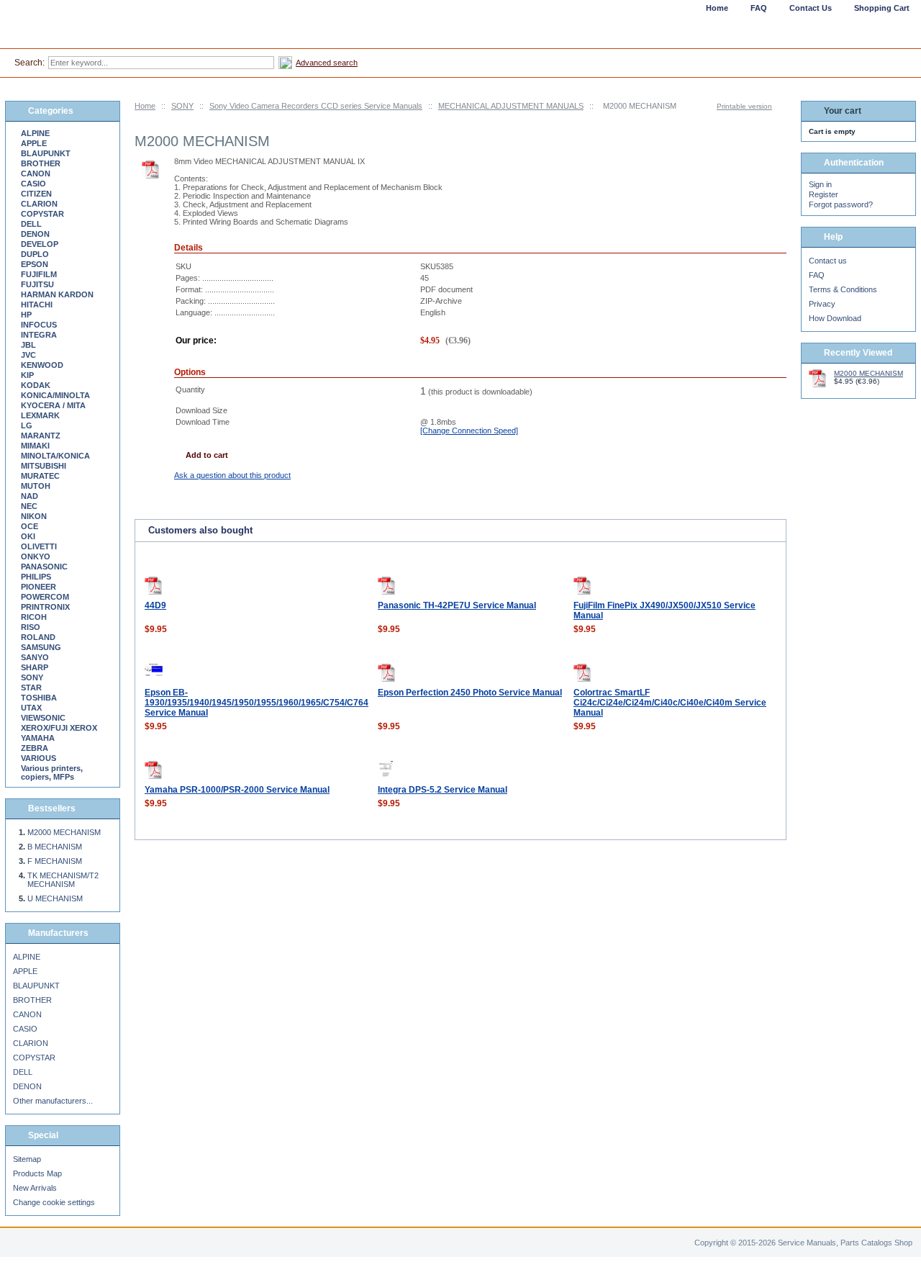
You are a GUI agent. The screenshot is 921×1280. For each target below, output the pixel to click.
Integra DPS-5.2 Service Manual (442, 790)
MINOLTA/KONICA (55, 455)
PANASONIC (44, 566)
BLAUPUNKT (46, 153)
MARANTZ (40, 435)
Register (823, 194)
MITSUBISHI (43, 465)
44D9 (155, 605)
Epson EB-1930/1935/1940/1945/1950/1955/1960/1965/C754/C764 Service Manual (256, 703)
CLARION (39, 203)
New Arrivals (35, 1188)
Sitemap (27, 1159)
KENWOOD (42, 365)
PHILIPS (36, 576)
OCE (29, 526)
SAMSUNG (41, 647)
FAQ (817, 275)
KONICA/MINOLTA (55, 395)
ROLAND (38, 637)
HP (26, 314)
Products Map (37, 1173)
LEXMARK (40, 415)
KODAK (35, 385)
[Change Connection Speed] (469, 430)
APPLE (34, 143)
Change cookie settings (54, 1202)
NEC (29, 506)
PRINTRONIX (45, 607)
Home (145, 106)
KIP (27, 375)
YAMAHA (38, 738)
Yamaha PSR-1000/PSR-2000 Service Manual (237, 790)
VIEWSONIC (43, 717)
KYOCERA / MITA (53, 405)
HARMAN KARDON (57, 294)
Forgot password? (841, 204)
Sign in (820, 184)
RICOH (34, 617)
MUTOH (35, 486)
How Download (835, 318)
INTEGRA (39, 334)
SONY (182, 106)
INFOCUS (39, 324)
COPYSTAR (42, 213)
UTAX (31, 707)
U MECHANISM (55, 898)
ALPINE (35, 133)
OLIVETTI (39, 546)
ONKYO (35, 556)
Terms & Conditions (843, 289)
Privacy (822, 303)
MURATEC (40, 476)
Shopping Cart (881, 8)
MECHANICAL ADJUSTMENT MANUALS (511, 106)
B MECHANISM (54, 846)
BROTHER (40, 163)
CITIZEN (36, 193)
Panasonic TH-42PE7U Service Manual (457, 605)
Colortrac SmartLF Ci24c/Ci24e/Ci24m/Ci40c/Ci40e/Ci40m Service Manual (669, 703)
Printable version (744, 106)
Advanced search (327, 62)
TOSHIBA (39, 697)
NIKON (34, 516)
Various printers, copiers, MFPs (52, 772)
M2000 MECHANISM (64, 832)
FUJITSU (37, 284)
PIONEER (38, 586)
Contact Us (810, 8)
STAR (31, 687)
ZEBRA (34, 748)
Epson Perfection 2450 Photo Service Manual (470, 693)
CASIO (33, 183)
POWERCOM (45, 596)
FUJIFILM (39, 274)
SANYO (35, 657)
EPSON (34, 264)
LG (26, 425)
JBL (28, 345)
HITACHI (37, 304)
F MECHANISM (54, 861)
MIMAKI (35, 445)
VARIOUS (38, 758)
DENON (35, 234)
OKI (28, 536)
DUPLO (35, 254)
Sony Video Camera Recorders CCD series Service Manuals (315, 106)
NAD (29, 496)
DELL (31, 224)
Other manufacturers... (53, 1100)
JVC (28, 355)
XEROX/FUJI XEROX (59, 728)
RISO (30, 627)
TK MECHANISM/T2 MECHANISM (63, 879)
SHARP (34, 667)
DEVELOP (39, 244)
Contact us (828, 260)
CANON (35, 173)
